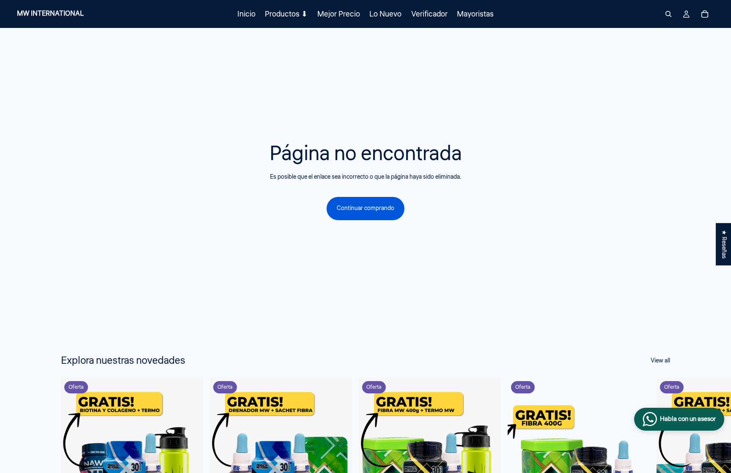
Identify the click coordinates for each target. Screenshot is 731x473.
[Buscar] (668, 14)
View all (660, 361)
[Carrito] (704, 14)
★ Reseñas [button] (724, 244)
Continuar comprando (365, 208)
